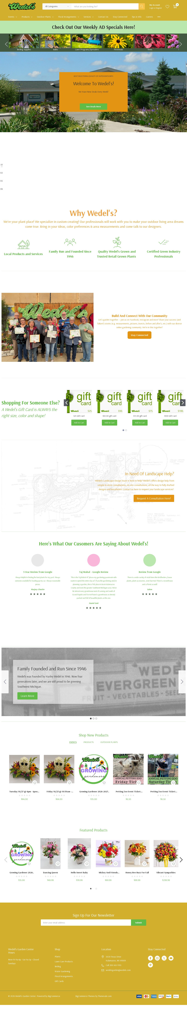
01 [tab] (2, 164)
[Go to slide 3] (5, 681)
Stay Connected (139, 335)
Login (151, 8)
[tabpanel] (93, 92)
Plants (57, 956)
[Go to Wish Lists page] (167, 6)
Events (11, 16)
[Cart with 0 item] (175, 6)
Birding (58, 966)
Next (180, 42)
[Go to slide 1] (66, 402)
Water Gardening (62, 971)
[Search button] (142, 6)
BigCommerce (54, 996)
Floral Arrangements (67, 16)
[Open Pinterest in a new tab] (150, 965)
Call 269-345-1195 (113, 965)
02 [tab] (1, 172)
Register (159, 8)
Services (87, 16)
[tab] (85, 170)
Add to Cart (79, 422)
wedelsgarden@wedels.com (118, 970)
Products (26, 16)
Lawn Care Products (64, 961)
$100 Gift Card (170, 416)
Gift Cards (59, 981)
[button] (70, 242)
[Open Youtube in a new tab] (171, 958)
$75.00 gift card (140, 416)
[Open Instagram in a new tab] (157, 958)
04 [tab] (1, 188)
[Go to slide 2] (182, 402)
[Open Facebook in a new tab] (150, 958)
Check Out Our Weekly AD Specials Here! (93, 27)
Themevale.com (105, 996)
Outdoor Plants (44, 16)
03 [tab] (1, 180)
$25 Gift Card (79, 416)
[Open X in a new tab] (164, 958)
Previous (6, 42)
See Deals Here (93, 106)
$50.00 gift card (109, 416)
